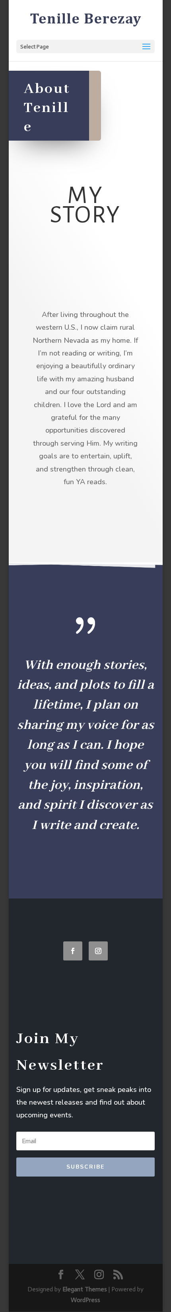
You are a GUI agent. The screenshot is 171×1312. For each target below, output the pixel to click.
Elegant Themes (84, 1289)
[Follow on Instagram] (98, 950)
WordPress (85, 1300)
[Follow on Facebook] (72, 950)
